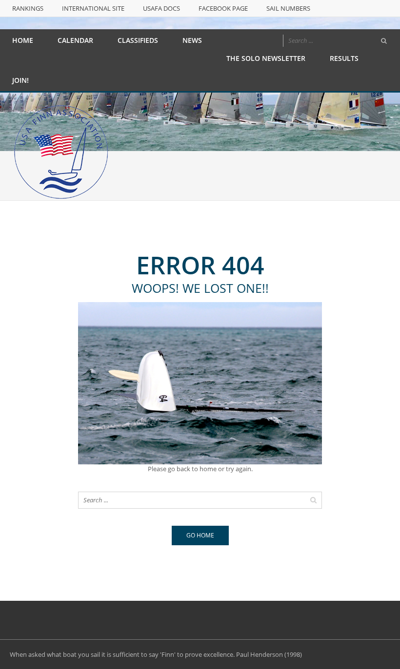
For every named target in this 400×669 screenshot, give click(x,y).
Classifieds (138, 40)
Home (22, 40)
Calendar (75, 40)
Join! (20, 80)
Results (344, 58)
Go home (200, 535)
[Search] (384, 41)
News (192, 40)
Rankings (27, 8)
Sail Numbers (288, 8)
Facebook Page (223, 8)
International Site (93, 8)
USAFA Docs (161, 8)
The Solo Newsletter (265, 58)
